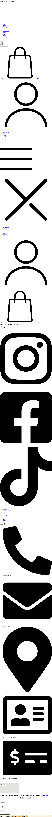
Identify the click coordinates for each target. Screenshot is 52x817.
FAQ (4, 511)
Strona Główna (6, 21)
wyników (2, 44)
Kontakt (4, 22)
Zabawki (4, 25)
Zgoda (12, 816)
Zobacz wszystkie (4, 45)
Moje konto (5, 507)
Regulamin (5, 509)
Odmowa (16, 816)
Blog (4, 23)
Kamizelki (5, 27)
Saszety (4, 24)
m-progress (44, 795)
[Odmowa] (27, 816)
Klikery (4, 28)
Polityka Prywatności (7, 510)
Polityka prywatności (22, 816)
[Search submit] (1, 43)
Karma (4, 26)
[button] (26, 184)
